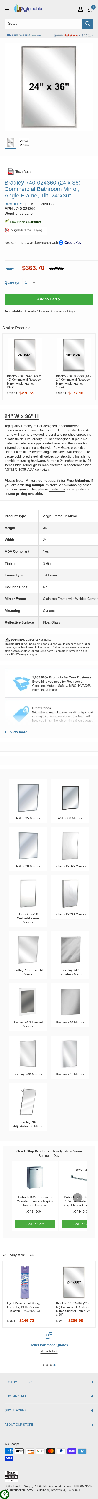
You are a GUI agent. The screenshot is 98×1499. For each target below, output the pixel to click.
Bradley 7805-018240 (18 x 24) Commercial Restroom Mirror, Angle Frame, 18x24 (73, 381)
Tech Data (23, 171)
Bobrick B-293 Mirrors (70, 914)
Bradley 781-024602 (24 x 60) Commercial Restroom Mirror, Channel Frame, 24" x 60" (73, 1309)
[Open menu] (7, 9)
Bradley (13, 204)
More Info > (49, 1351)
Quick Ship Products (32, 1151)
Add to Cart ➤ (49, 299)
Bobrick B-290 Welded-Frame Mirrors (28, 918)
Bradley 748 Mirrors (70, 1022)
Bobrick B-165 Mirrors (70, 866)
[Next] (77, 1197)
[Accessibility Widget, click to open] (4, 1494)
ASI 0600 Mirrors (70, 818)
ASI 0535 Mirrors (28, 818)
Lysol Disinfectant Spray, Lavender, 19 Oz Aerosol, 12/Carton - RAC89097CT (24, 1307)
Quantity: (12, 283)
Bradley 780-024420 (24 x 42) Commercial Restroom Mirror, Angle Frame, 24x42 (24, 381)
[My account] (80, 9)
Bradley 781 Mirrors (70, 1074)
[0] (90, 9)
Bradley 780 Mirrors (28, 1074)
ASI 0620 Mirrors (28, 866)
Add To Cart (35, 1224)
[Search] (87, 24)
